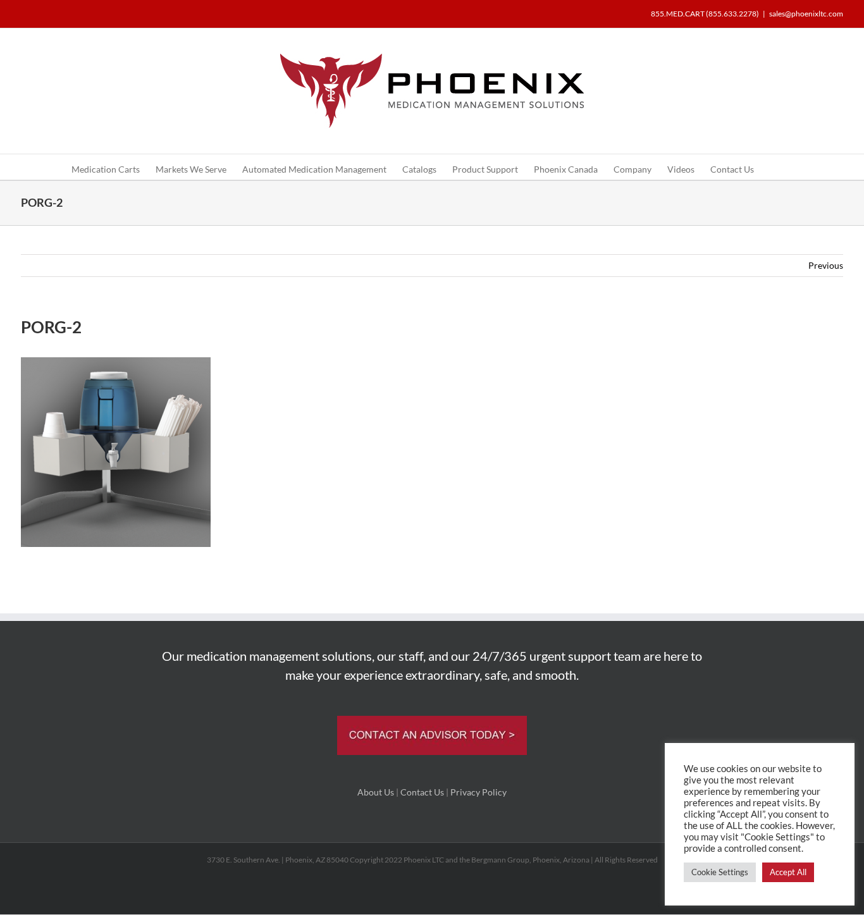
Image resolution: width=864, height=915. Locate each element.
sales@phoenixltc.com (806, 13)
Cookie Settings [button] (719, 872)
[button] (773, 167)
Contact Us (422, 792)
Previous (825, 265)
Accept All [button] (788, 872)
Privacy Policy (478, 792)
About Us (375, 792)
